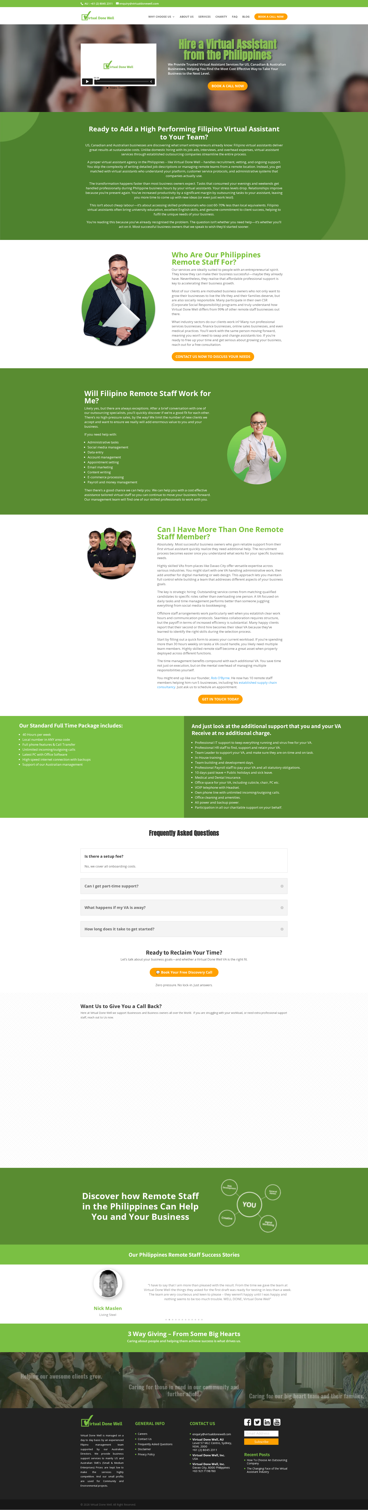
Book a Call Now (228, 86)
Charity (221, 16)
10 (195, 1319)
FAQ (234, 16)
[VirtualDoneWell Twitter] (259, 1424)
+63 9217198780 (204, 1471)
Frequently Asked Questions (155, 1444)
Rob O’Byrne (220, 678)
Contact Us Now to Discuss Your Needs (213, 356)
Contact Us (145, 1439)
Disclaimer (144, 1449)
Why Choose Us (159, 16)
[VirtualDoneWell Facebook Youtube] (277, 1424)
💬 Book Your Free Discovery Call (184, 972)
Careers (142, 1434)
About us (187, 16)
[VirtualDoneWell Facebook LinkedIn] (269, 1424)
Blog (246, 16)
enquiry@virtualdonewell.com (211, 1434)
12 (202, 1319)
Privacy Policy (146, 1454)
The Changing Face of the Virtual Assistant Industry (267, 1470)
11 (198, 1319)
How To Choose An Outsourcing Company (267, 1461)
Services (204, 16)
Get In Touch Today (220, 699)
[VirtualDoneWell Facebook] (249, 1424)
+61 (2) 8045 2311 (101, 3)
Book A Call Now (271, 16)
